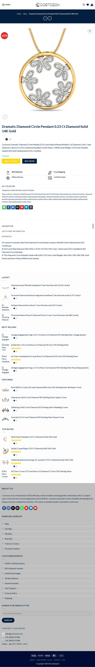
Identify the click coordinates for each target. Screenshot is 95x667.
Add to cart (11, 161)
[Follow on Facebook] (4, 508)
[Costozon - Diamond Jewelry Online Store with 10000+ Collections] (47, 4)
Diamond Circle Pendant (51, 194)
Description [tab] (7, 226)
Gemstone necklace (73, 197)
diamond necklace (78, 194)
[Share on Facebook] (9, 207)
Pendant (31, 190)
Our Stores (41, 660)
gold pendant (57, 199)
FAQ (63, 660)
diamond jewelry (66, 194)
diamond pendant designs (37, 197)
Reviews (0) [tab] (6, 236)
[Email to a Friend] (17, 207)
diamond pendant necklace (56, 197)
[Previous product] (50, 18)
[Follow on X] (13, 508)
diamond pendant (21, 197)
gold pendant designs (70, 199)
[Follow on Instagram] (9, 508)
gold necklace (33, 199)
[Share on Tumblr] (31, 207)
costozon (9, 194)
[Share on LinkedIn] (26, 207)
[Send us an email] (17, 508)
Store (29, 202)
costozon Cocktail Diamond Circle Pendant (27, 194)
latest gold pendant (15, 202)
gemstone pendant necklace (18, 199)
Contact (57, 660)
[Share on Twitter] (13, 207)
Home (19, 14)
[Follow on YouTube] (35, 508)
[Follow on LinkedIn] (31, 508)
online (25, 202)
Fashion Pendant (16, 190)
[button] (6, 5)
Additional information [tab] (13, 231)
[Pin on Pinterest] (22, 207)
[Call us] (22, 508)
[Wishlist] (87, 4)
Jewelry (25, 190)
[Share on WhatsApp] (4, 207)
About (32, 660)
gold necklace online (45, 199)
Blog (49, 660)
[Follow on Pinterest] (26, 508)
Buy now (29, 161)
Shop (25, 14)
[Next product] (45, 18)
